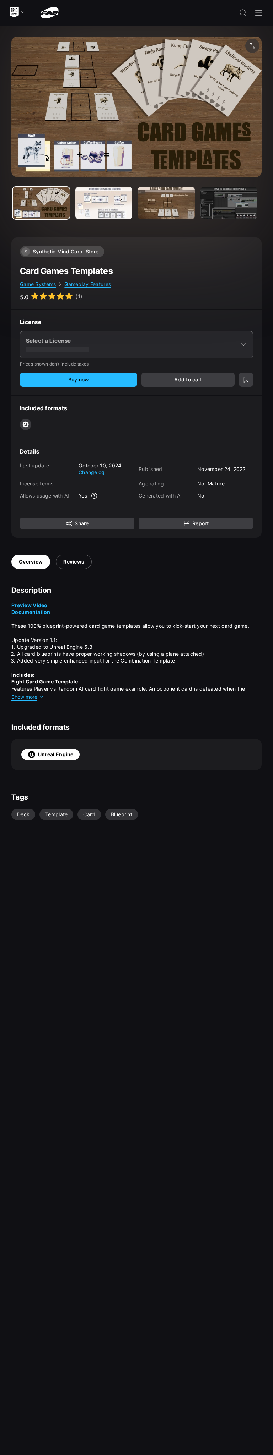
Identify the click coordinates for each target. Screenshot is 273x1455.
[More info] (94, 496)
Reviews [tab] (73, 562)
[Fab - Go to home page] (50, 12)
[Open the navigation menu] (258, 12)
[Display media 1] (103, 203)
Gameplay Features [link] (87, 284)
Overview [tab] (31, 562)
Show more (24, 697)
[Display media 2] (166, 203)
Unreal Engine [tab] (56, 754)
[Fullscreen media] (252, 46)
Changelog (92, 472)
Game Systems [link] (38, 284)
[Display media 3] (228, 203)
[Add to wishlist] (246, 380)
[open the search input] (243, 12)
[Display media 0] (41, 203)
